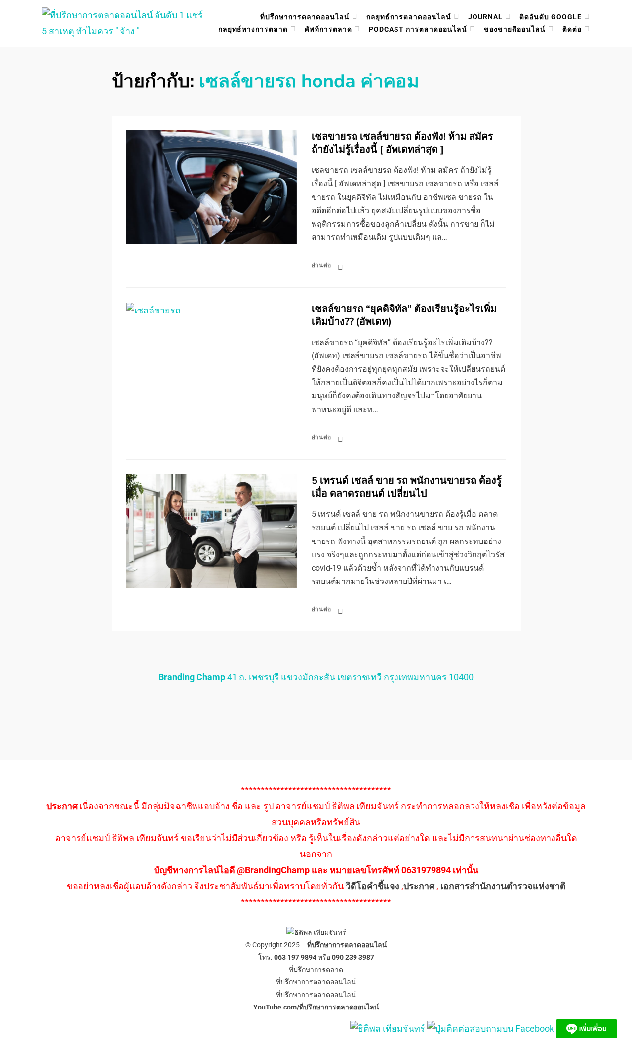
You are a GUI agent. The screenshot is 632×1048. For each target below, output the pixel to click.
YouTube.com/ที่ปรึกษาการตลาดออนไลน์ (316, 1007)
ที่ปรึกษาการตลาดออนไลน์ (305, 17)
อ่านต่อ (322, 265)
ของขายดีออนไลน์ (515, 29)
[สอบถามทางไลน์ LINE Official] (586, 1028)
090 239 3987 (353, 957)
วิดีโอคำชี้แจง (372, 886)
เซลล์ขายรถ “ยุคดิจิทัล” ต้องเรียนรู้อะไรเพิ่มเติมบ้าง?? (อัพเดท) (404, 315)
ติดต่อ (572, 29)
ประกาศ (418, 886)
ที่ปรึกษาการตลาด (316, 969)
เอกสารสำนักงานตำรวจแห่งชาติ (503, 886)
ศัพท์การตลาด (328, 29)
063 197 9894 (295, 957)
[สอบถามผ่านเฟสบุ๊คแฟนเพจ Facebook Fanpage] (491, 1028)
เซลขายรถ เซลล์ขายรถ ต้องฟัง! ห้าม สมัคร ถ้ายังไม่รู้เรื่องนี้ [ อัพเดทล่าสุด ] (402, 143)
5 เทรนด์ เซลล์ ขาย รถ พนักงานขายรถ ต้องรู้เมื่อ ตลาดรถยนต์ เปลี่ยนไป (407, 487)
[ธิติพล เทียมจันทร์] (387, 1028)
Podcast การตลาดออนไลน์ (418, 29)
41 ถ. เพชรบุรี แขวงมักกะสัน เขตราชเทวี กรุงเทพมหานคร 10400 (316, 677)
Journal (485, 17)
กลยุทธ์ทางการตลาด (253, 29)
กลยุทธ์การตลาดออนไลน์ (408, 17)
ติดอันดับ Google (550, 17)
